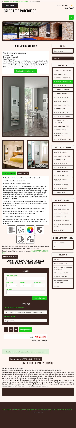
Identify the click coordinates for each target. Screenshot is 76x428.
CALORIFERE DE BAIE (60, 85)
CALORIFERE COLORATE (61, 185)
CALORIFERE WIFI (59, 230)
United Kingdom (56, 409)
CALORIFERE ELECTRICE (61, 126)
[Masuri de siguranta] (39, 230)
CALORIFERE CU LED (60, 217)
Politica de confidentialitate (61, 273)
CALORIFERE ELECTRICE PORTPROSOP (61, 121)
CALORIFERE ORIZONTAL (61, 97)
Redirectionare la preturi (25, 71)
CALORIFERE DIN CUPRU (61, 175)
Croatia (14, 409)
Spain (45, 409)
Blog (55, 247)
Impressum (57, 286)
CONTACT (69, 8)
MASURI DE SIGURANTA (61, 277)
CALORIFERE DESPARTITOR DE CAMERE (63, 225)
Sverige (49, 409)
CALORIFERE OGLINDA (60, 188)
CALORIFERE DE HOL (60, 205)
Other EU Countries (66, 409)
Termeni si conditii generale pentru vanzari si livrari (63, 268)
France (18, 409)
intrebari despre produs (10, 257)
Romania (40, 409)
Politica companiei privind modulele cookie (61, 281)
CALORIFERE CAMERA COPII (62, 209)
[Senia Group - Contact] (30, 239)
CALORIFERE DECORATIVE (61, 93)
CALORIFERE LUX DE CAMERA (19, 1)
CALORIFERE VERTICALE (61, 101)
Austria (4, 409)
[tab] (9, 173)
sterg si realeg (39, 298)
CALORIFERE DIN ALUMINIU (62, 156)
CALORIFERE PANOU (60, 109)
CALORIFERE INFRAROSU (61, 221)
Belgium (9, 409)
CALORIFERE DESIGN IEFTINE (62, 139)
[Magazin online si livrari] (21, 239)
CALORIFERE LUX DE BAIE (61, 89)
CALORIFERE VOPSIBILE (61, 213)
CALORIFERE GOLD (59, 160)
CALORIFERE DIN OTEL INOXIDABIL (60, 180)
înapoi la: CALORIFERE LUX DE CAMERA (25, 359)
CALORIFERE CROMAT (60, 164)
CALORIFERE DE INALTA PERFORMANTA (61, 134)
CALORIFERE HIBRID (60, 130)
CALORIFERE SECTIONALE (61, 105)
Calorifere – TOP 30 (59, 243)
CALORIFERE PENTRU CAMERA (63, 78)
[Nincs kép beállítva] (13, 154)
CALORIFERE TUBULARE (61, 113)
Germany (23, 409)
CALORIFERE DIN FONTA (61, 171)
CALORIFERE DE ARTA (60, 74)
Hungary (28, 409)
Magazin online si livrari (60, 263)
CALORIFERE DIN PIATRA (61, 167)
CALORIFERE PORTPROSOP (62, 116)
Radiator (6, 1)
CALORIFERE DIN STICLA (61, 192)
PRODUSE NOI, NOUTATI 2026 (62, 70)
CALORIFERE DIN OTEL (60, 152)
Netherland (34, 409)
